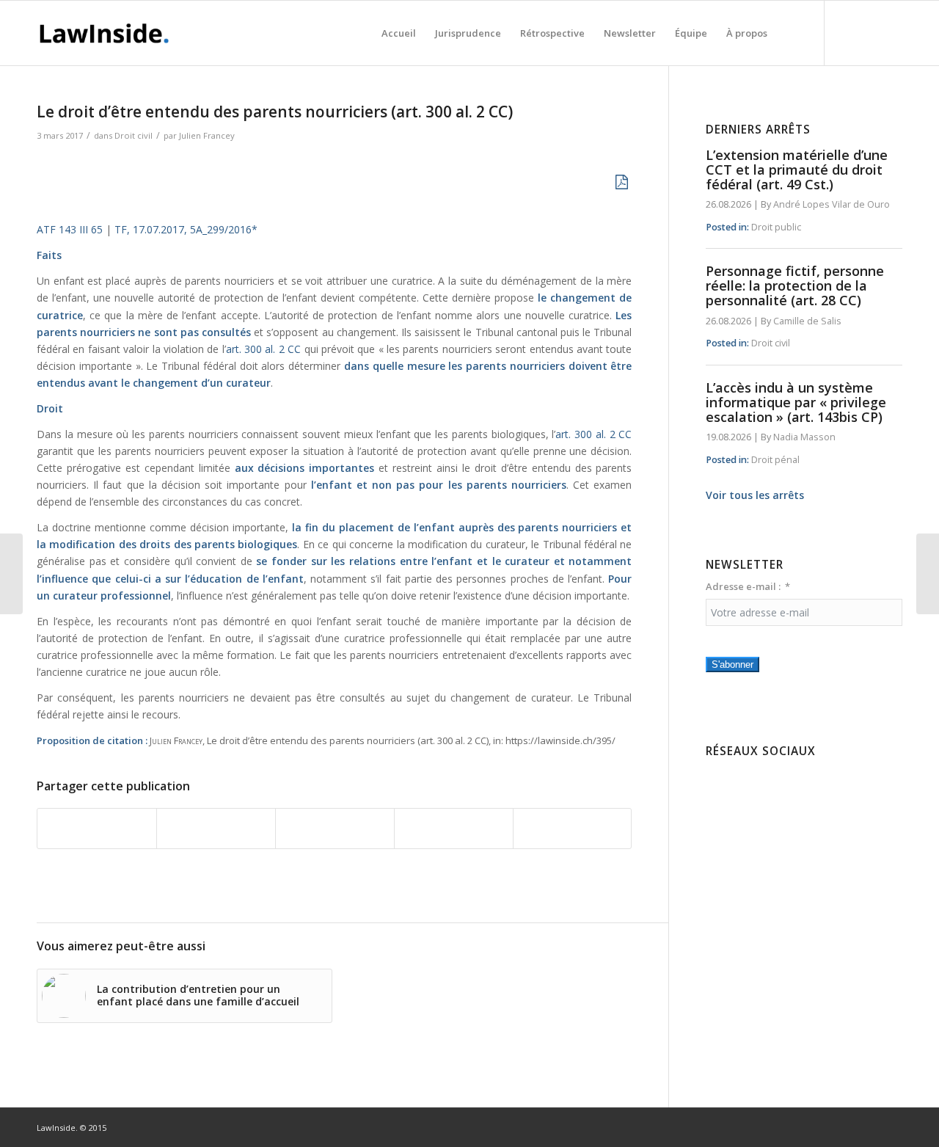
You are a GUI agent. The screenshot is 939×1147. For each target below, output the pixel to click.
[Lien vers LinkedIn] (869, 32)
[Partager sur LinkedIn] (454, 828)
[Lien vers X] (891, 32)
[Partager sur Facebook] (96, 828)
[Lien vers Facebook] (847, 32)
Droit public (776, 227)
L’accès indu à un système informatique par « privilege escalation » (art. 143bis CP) (796, 402)
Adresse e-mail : (743, 586)
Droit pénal (775, 460)
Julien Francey (207, 135)
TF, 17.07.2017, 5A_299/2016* (185, 229)
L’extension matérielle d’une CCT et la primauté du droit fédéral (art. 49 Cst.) (797, 169)
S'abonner (732, 664)
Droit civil (133, 135)
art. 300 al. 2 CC (264, 349)
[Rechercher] (791, 33)
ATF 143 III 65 (70, 229)
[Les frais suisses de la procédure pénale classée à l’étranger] (11, 574)
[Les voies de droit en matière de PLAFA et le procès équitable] (927, 574)
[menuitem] (398, 33)
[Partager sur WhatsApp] (335, 828)
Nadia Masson (804, 437)
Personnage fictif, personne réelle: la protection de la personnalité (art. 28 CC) (795, 285)
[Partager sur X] (216, 828)
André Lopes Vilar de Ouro (831, 204)
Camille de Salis (807, 321)
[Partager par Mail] (573, 828)
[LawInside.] (107, 33)
